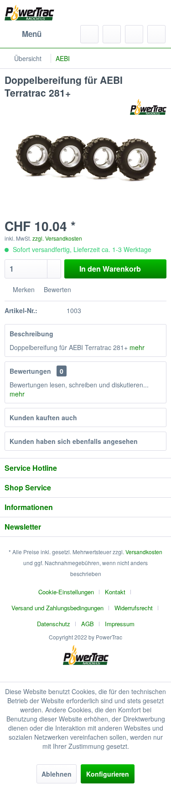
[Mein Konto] (134, 34)
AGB (87, 623)
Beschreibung (31, 333)
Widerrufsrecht (133, 607)
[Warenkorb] (156, 34)
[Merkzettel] (112, 34)
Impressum (120, 623)
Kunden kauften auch (43, 417)
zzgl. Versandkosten (57, 238)
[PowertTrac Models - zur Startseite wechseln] (31, 13)
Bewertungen (30, 371)
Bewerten (56, 289)
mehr (137, 347)
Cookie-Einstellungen (66, 591)
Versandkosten (143, 552)
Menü (31, 33)
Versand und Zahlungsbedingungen (57, 607)
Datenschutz (53, 623)
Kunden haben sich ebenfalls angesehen (74, 441)
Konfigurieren (107, 773)
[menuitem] (23, 34)
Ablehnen (56, 773)
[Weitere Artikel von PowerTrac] (148, 107)
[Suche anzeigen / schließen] (89, 34)
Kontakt (115, 591)
